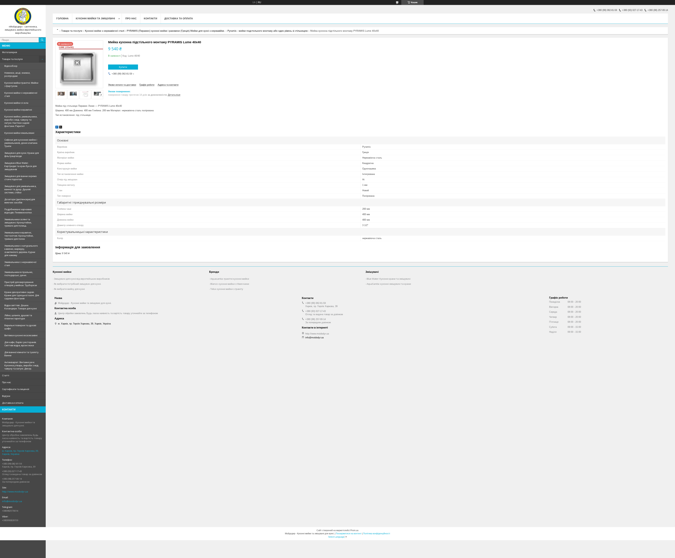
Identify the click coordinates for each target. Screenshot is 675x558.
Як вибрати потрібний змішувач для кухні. (77, 283)
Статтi (5, 375)
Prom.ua (354, 530)
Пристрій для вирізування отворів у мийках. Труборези (20, 283)
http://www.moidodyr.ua (15, 491)
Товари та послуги (12, 59)
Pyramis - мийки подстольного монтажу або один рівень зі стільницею (267, 30)
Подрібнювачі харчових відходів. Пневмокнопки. (18, 211)
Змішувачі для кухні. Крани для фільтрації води (21, 154)
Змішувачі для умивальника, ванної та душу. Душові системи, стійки (20, 189)
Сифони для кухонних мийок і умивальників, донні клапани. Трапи (21, 143)
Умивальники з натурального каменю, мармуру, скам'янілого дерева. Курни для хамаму (21, 250)
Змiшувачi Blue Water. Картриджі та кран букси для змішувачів (20, 166)
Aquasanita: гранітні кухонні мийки (229, 278)
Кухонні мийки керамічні (18, 109)
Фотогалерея (9, 52)
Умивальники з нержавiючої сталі (20, 263)
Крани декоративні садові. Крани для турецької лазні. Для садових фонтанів (21, 295)
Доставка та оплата (178, 18)
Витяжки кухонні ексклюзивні (20, 335)
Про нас (6, 382)
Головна (62, 18)
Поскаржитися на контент (349, 533)
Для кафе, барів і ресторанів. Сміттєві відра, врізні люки (20, 344)
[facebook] (56, 127)
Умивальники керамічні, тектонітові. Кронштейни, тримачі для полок (18, 235)
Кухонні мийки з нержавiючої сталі (20, 94)
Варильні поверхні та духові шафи (20, 327)
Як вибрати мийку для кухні (69, 289)
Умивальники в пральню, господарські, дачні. (18, 273)
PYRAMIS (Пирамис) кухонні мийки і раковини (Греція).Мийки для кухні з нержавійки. (176, 30)
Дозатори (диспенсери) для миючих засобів (19, 201)
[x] (60, 127)
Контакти (150, 18)
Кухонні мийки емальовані (19, 132)
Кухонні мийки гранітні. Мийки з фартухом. (21, 84)
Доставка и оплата (12, 402)
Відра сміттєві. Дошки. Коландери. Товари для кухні (20, 307)
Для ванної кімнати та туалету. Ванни (21, 354)
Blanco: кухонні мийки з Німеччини (229, 283)
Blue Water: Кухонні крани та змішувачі (388, 278)
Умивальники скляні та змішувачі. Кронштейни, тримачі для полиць (18, 222)
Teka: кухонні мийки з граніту (226, 289)
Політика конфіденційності (376, 533)
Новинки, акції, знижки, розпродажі (17, 74)
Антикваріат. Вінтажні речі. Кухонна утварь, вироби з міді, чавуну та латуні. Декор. (21, 365)
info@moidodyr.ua (12, 501)
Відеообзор (10, 65)
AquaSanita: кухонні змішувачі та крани (389, 283)
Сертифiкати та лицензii (15, 389)
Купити (123, 67)
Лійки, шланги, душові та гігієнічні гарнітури (18, 317)
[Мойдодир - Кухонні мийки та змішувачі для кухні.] (23, 16)
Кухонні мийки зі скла (16, 102)
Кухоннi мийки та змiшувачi (95, 18)
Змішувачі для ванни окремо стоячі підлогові (20, 178)
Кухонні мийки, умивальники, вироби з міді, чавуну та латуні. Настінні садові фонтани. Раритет (20, 121)
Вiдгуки (6, 396)
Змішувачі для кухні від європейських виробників (82, 278)
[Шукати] (42, 40)
